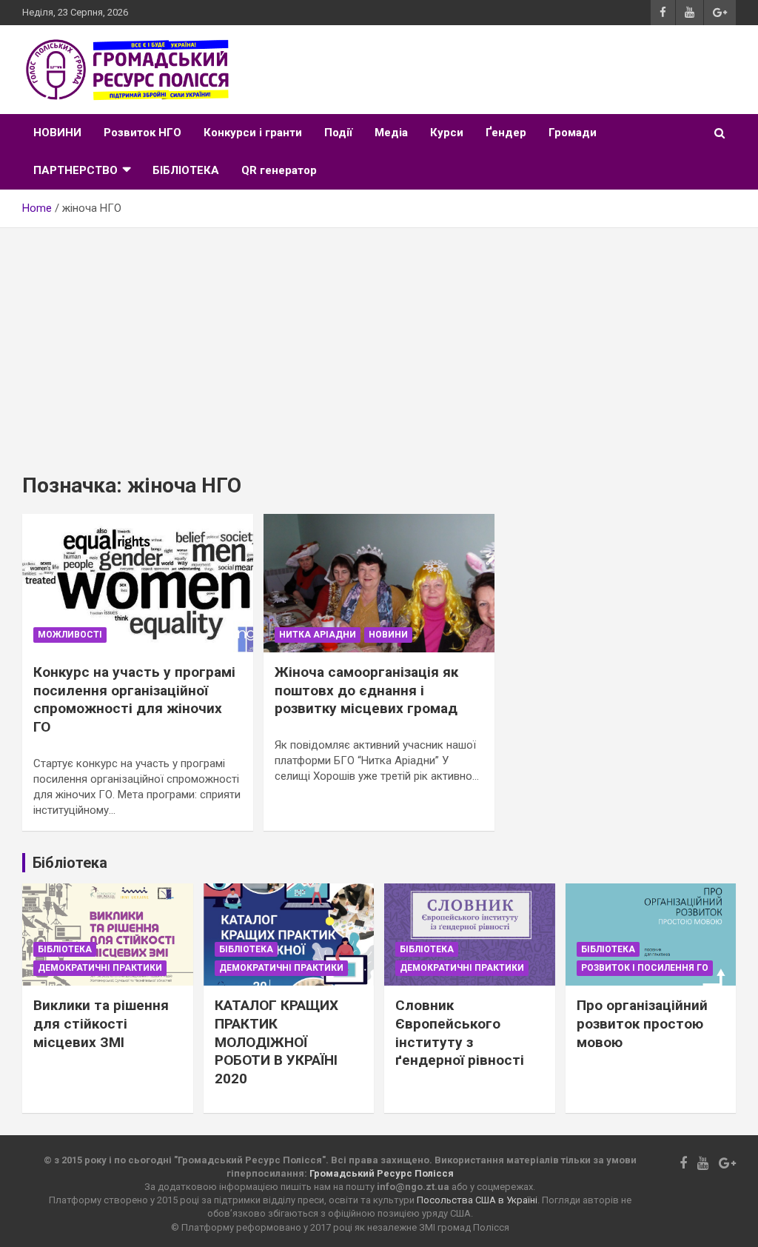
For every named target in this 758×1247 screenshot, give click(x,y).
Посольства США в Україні (477, 1200)
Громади (573, 132)
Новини (388, 634)
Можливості (70, 634)
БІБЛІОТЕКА (185, 170)
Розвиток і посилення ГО (644, 968)
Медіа (391, 132)
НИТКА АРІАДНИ (317, 634)
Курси (446, 132)
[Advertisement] (379, 339)
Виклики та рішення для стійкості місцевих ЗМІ (101, 1023)
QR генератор (279, 170)
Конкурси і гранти (253, 132)
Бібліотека (65, 949)
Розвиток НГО (142, 132)
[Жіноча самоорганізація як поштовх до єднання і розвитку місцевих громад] (379, 582)
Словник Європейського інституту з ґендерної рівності (459, 1033)
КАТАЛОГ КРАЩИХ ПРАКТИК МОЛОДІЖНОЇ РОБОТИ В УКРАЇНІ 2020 (276, 1042)
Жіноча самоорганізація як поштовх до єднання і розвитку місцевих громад (366, 690)
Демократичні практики (100, 968)
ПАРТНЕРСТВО (75, 170)
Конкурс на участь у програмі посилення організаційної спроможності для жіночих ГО (134, 699)
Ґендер (506, 132)
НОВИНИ (57, 132)
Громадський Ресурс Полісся (381, 1173)
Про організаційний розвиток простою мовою (642, 1023)
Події (338, 132)
